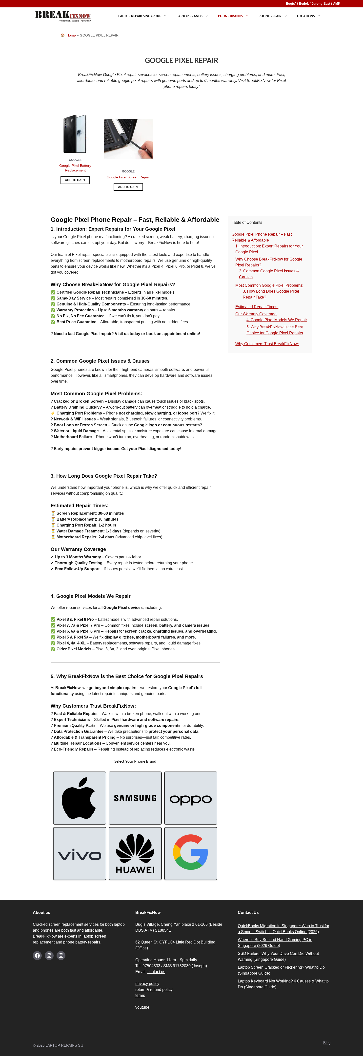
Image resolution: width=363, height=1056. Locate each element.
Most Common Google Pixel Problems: (269, 285)
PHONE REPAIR (270, 16)
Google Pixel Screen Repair (128, 177)
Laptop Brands (189, 16)
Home (71, 35)
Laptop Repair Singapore (139, 16)
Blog (326, 1042)
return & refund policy (154, 989)
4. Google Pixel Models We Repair (276, 320)
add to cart (75, 180)
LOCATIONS (306, 16)
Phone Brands (230, 16)
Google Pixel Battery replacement (75, 168)
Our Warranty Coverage (256, 314)
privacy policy (147, 983)
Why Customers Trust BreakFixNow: (267, 344)
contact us (156, 972)
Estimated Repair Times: (256, 307)
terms (140, 995)
